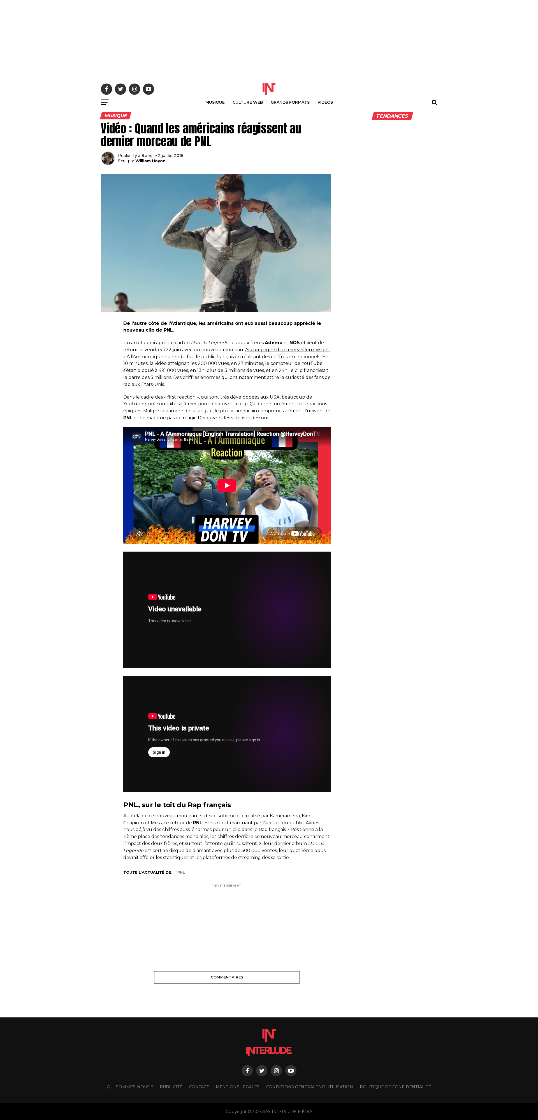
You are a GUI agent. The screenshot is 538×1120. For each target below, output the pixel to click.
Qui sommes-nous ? (130, 1086)
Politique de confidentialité (395, 1086)
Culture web (248, 102)
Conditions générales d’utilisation (309, 1086)
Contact (199, 1086)
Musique (215, 102)
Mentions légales (237, 1086)
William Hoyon (150, 160)
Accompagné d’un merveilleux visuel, (287, 349)
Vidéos (325, 102)
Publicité (171, 1086)
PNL (181, 872)
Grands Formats (290, 102)
